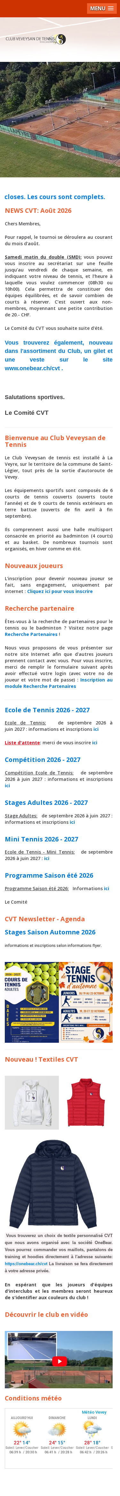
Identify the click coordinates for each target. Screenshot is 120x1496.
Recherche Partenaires (31, 634)
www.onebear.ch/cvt (32, 368)
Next (106, 120)
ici (96, 729)
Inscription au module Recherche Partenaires (59, 683)
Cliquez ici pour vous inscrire (60, 591)
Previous (14, 120)
